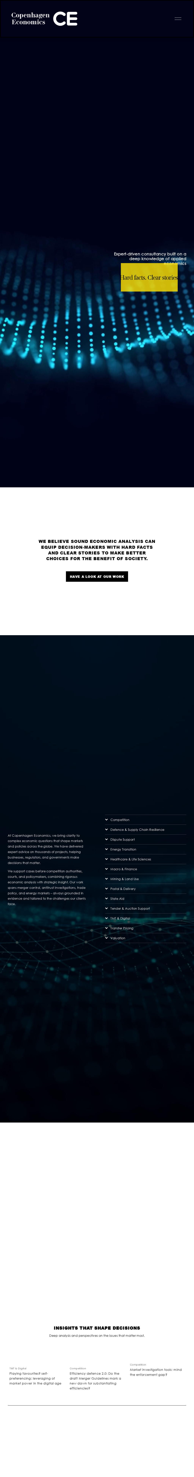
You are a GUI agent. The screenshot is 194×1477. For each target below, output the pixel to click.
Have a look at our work (97, 576)
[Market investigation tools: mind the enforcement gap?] (158, 1356)
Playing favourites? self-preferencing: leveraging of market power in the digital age (35, 1378)
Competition (78, 1368)
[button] (179, 1348)
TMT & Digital (17, 1368)
